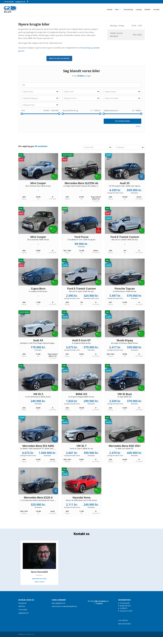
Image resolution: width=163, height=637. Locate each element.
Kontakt (156, 10)
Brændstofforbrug (70, 110)
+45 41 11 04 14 (39, 582)
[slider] (22, 114)
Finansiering (128, 10)
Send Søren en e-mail (39, 579)
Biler (117, 10)
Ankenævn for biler (126, 611)
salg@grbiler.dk (23, 613)
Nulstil (138, 126)
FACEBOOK (123, 608)
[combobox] (40, 91)
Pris (23, 110)
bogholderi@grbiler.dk (69, 606)
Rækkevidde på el (111, 110)
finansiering (85, 48)
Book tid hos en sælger (59, 58)
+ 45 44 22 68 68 (8, 2)
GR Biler (147, 10)
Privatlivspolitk (125, 603)
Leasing (139, 10)
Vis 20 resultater (122, 121)
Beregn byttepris (125, 606)
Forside (109, 10)
